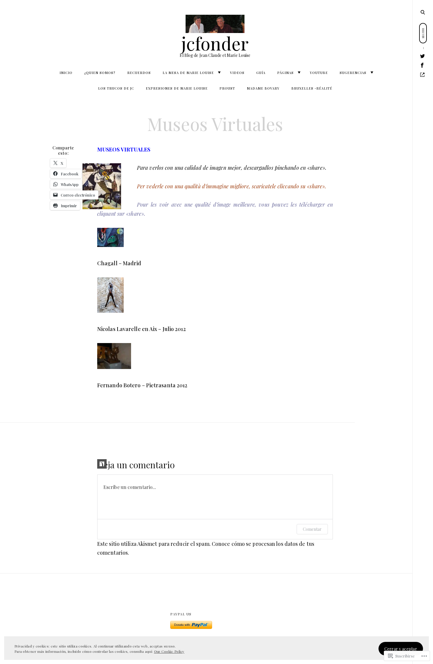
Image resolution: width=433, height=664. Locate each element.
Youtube (319, 72)
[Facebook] (422, 65)
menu (423, 12)
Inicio (66, 72)
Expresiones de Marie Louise (177, 88)
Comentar (312, 529)
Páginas (285, 72)
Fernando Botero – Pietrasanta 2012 (142, 385)
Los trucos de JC (116, 88)
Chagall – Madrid (119, 263)
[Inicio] (422, 75)
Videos (237, 72)
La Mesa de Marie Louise (188, 72)
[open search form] (422, 12)
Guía (260, 72)
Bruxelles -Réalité (311, 88)
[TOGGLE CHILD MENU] (219, 73)
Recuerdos (139, 72)
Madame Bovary (263, 88)
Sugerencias (353, 72)
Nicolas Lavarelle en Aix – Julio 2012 (141, 328)
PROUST (227, 88)
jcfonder (215, 43)
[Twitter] (422, 56)
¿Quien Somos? (99, 72)
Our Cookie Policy (169, 651)
